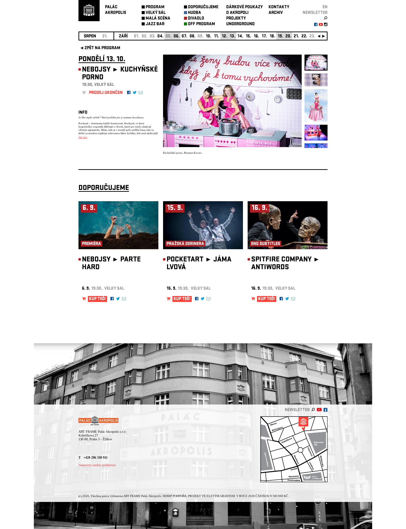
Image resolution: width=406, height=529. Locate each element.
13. (232, 36)
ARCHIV (276, 13)
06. (177, 36)
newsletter (315, 13)
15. (248, 36)
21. (296, 36)
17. (264, 36)
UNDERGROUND (240, 24)
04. (160, 36)
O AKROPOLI (237, 13)
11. (216, 36)
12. (224, 36)
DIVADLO (196, 18)
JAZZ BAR (155, 24)
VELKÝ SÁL (156, 13)
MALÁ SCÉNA (158, 18)
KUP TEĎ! (97, 299)
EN (325, 7)
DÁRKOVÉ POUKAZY (244, 7)
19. (280, 36)
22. (304, 36)
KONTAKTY (279, 7)
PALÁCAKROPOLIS (115, 10)
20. (288, 36)
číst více (82, 137)
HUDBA (194, 13)
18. (272, 36)
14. (240, 36)
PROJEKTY (236, 18)
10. (208, 36)
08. (192, 36)
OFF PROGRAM (201, 24)
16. (256, 36)
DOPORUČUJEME (203, 7)
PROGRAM (155, 7)
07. (184, 36)
